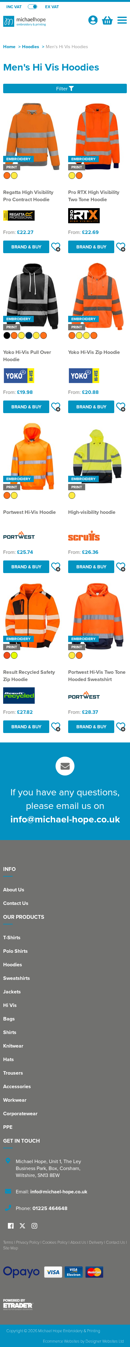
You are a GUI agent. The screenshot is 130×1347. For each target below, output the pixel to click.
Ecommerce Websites (61, 1341)
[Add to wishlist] (55, 247)
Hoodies (30, 46)
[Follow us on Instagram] (34, 1226)
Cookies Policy (55, 1242)
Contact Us (15, 903)
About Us (13, 889)
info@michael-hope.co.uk (65, 819)
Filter (62, 88)
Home (9, 46)
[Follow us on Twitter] (23, 1225)
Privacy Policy (27, 1242)
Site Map (10, 1248)
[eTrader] (65, 1304)
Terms (8, 1242)
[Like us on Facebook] (11, 1226)
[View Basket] (106, 19)
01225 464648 (50, 1208)
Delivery (96, 1242)
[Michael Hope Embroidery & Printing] (43, 24)
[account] (93, 20)
